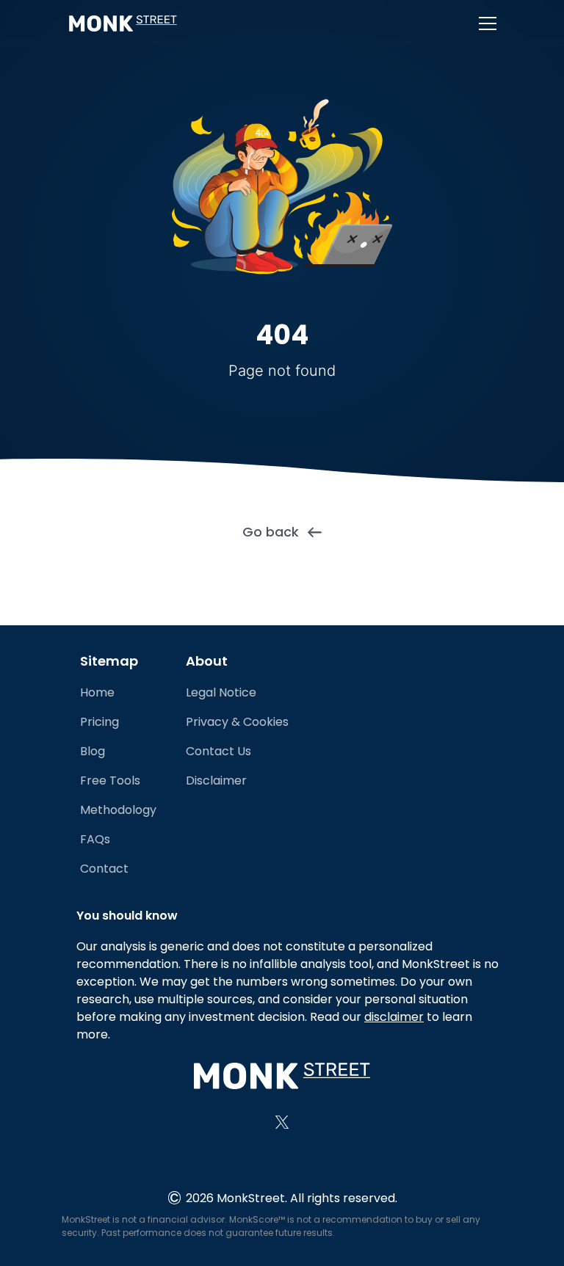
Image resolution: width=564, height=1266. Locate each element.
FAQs (95, 839)
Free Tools (110, 780)
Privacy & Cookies (237, 721)
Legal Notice (221, 692)
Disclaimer (216, 780)
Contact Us (218, 751)
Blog (92, 751)
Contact (104, 868)
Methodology (118, 809)
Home (97, 692)
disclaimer (394, 1016)
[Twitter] (282, 1122)
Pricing (99, 721)
